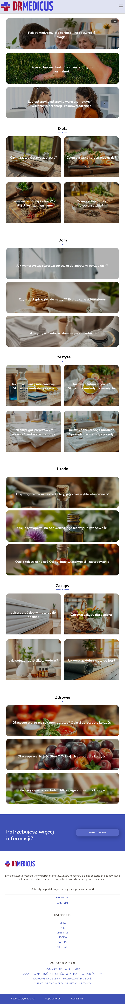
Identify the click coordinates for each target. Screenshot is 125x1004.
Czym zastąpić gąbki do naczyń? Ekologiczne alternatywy (62, 299)
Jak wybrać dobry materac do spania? (33, 615)
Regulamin (77, 998)
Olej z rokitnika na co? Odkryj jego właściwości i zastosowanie (62, 562)
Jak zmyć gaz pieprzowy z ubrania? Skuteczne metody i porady (33, 432)
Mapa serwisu (53, 998)
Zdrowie (62, 697)
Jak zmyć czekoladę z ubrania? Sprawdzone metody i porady (91, 432)
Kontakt (62, 903)
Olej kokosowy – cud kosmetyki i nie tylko (62, 983)
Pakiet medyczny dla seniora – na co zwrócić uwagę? (61, 35)
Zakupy (62, 585)
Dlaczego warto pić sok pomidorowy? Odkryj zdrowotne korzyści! (62, 723)
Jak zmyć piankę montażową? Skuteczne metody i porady (33, 386)
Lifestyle (62, 357)
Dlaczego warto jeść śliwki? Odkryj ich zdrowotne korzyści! (62, 757)
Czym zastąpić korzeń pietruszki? (91, 158)
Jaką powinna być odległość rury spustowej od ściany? (62, 974)
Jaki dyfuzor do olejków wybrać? (33, 660)
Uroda (62, 468)
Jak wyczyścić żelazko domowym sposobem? (62, 333)
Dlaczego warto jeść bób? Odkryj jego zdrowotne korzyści (62, 790)
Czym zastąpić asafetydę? (62, 969)
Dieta (62, 128)
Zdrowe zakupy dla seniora (91, 615)
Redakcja (62, 897)
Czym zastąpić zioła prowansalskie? (91, 203)
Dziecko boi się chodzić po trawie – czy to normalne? (61, 69)
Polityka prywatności (23, 998)
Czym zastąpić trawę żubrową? (33, 158)
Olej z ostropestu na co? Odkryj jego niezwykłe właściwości (62, 528)
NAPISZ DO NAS (97, 832)
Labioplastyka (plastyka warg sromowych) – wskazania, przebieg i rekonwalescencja (61, 104)
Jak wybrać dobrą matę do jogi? (91, 660)
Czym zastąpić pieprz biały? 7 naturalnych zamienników (33, 203)
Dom (62, 240)
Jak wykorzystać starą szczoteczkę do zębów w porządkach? (62, 266)
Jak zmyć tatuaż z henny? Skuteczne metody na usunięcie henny (91, 386)
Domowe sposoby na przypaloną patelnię (62, 978)
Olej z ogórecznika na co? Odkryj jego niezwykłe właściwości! (62, 494)
